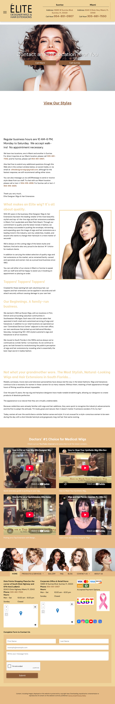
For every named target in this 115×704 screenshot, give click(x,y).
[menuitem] (15, 573)
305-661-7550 (96, 16)
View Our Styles (57, 102)
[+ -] (21, 615)
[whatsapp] (87, 622)
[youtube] (91, 622)
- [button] (6, 609)
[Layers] (35, 606)
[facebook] (79, 622)
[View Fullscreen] (6, 614)
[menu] (5, 12)
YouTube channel (47, 444)
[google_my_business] (95, 622)
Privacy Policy (81, 696)
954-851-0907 (64, 16)
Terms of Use (72, 696)
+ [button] (6, 606)
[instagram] (83, 622)
